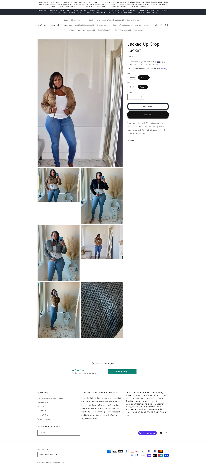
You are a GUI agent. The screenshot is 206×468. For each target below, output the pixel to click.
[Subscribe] (77, 433)
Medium (144, 77)
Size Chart (41, 406)
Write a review (122, 371)
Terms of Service (43, 419)
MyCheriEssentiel (47, 462)
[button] (156, 25)
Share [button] (132, 141)
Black (133, 87)
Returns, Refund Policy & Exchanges (51, 398)
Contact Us (41, 411)
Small (133, 78)
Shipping (140, 64)
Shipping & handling (45, 402)
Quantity (130, 92)
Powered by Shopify (59, 462)
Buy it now (148, 115)
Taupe (142, 87)
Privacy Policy (42, 415)
